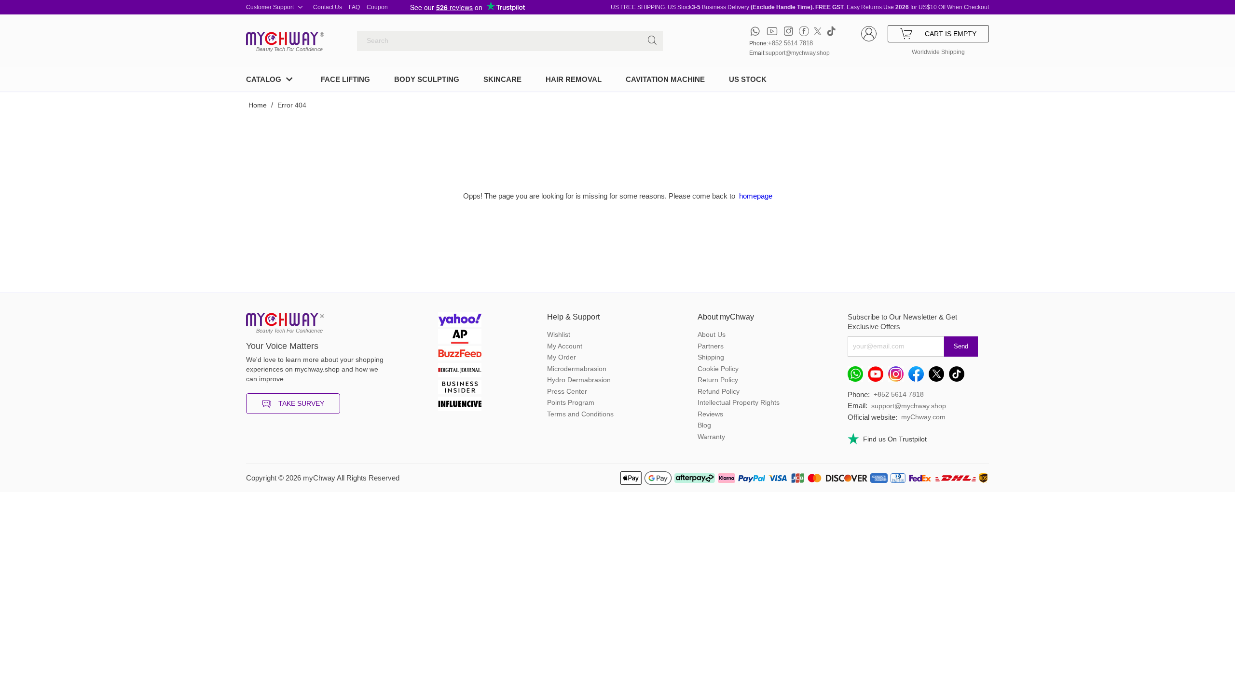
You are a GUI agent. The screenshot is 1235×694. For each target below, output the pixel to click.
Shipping (711, 357)
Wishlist (558, 334)
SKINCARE (502, 79)
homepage (755, 196)
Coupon (377, 7)
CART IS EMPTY (950, 34)
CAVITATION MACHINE (665, 79)
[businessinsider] (459, 388)
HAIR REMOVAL (574, 79)
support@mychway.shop (798, 53)
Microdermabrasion (576, 369)
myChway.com (923, 417)
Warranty (711, 436)
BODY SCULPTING (426, 79)
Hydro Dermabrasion (579, 380)
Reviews (710, 414)
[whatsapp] (755, 31)
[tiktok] (831, 31)
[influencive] (459, 405)
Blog (704, 425)
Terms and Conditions (580, 414)
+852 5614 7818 (790, 43)
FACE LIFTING (345, 79)
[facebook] (804, 31)
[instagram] (788, 31)
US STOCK (748, 79)
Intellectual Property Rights (739, 402)
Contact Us (327, 7)
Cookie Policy (718, 369)
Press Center (567, 391)
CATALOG (263, 79)
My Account (564, 346)
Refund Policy (719, 391)
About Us (712, 334)
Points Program (570, 402)
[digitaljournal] (459, 371)
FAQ (354, 7)
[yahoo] (459, 320)
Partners (711, 346)
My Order (561, 357)
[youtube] (772, 31)
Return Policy (718, 380)
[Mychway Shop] (282, 38)
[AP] (459, 337)
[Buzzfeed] (459, 354)
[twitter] (818, 31)
